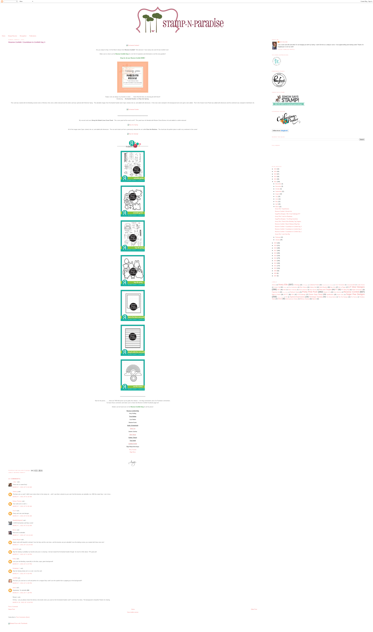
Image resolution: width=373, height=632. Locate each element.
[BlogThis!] (36, 471)
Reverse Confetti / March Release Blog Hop (287, 224)
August (277, 194)
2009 (275, 271)
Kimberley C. (16, 568)
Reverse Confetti (19, 472)
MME (284, 289)
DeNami (285, 287)
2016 (275, 253)
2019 (275, 245)
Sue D (14, 510)
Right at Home (276, 294)
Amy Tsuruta (132, 449)
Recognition (23, 36)
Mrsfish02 (15, 549)
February (278, 237)
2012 (275, 263)
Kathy (14, 558)
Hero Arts (333, 287)
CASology (297, 285)
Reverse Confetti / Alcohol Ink (283, 211)
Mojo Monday (313, 289)
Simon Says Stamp (316, 294)
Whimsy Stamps (304, 299)
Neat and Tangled (325, 289)
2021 (275, 181)
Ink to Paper (342, 287)
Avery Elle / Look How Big (282, 234)
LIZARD (15, 578)
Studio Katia (340, 294)
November (278, 186)
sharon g (15, 491)
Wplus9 (314, 299)
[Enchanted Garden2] (133, 45)
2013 (275, 260)
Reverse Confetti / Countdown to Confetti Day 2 (288, 229)
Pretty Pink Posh (310, 292)
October (277, 189)
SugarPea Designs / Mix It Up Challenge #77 (287, 214)
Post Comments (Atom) (23, 617)
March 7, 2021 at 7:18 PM (22, 592)
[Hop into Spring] (132, 125)
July (276, 196)
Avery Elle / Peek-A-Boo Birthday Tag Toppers (288, 221)
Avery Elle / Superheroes (282, 209)
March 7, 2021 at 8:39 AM (22, 506)
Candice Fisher (133, 443)
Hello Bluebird (323, 287)
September (278, 191)
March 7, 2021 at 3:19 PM (22, 554)
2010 (275, 268)
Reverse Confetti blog (137, 407)
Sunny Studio (280, 297)
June (276, 199)
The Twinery (354, 297)
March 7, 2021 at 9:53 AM (22, 525)
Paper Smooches (357, 289)
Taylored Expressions (297, 297)
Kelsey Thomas (17, 501)
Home (3, 36)
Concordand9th (351, 284)
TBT (286, 297)
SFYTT (286, 294)
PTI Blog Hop (345, 289)
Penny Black (285, 292)
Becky (14, 530)
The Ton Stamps (343, 297)
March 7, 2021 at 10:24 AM (23, 544)
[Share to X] (38, 471)
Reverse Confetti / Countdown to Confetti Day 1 (288, 231)
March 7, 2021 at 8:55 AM (22, 516)
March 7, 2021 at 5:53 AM (22, 487)
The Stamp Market (331, 297)
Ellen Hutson (303, 287)
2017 (275, 250)
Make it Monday (292, 289)
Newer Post (11, 609)
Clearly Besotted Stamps (327, 284)
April (276, 204)
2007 (275, 276)
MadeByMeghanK (18, 520)
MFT (278, 289)
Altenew (274, 284)
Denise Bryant (17, 539)
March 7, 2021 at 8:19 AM (22, 496)
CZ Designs (305, 284)
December (278, 184)
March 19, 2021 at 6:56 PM (23, 602)
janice (14, 587)
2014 (275, 258)
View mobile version (132, 612)
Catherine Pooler (314, 285)
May (276, 201)
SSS (292, 294)
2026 (275, 169)
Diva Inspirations (293, 287)
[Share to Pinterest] (42, 471)
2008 (275, 273)
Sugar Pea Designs (355, 294)
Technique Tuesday (316, 297)
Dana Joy (132, 428)
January (277, 239)
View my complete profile (286, 49)
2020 (275, 243)
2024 (275, 174)
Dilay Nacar (132, 434)
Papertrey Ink (275, 292)
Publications (32, 36)
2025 (275, 171)
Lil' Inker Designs (357, 287)
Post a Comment (13, 606)
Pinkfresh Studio (294, 292)
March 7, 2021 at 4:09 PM (22, 583)
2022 (275, 179)
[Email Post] (31, 470)
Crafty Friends (361, 284)
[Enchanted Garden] (132, 109)
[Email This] (34, 471)
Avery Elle (283, 284)
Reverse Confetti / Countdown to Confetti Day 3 (288, 226)
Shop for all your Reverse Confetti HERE (132, 58)
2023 (275, 176)
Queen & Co (327, 292)
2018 (275, 248)
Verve (280, 299)
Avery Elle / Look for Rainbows (283, 216)
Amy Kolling (284, 41)
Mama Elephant (303, 289)
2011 (275, 265)
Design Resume (12, 36)
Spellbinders (330, 294)
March (277, 206)
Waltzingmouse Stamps (291, 299)
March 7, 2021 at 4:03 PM (22, 573)
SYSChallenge (301, 294)
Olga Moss (133, 452)
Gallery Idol (313, 287)
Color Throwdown (340, 284)
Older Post (254, 609)
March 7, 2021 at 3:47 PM (22, 564)
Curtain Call (277, 287)
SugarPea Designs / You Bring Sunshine (286, 219)
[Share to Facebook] (40, 471)
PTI (336, 289)
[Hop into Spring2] (133, 134)
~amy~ (15, 482)
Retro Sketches (337, 292)
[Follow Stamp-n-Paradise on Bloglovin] (280, 131)
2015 (275, 255)
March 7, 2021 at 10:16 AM (23, 535)
